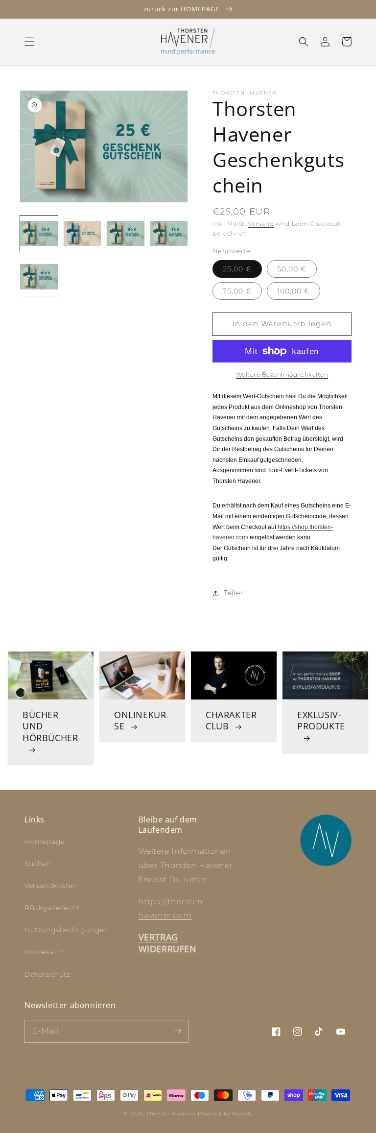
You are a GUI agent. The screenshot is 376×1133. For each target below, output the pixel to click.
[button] (29, 41)
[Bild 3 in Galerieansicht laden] (125, 234)
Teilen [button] (234, 592)
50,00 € (291, 269)
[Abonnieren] (177, 1031)
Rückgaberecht (52, 907)
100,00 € (293, 291)
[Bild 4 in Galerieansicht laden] (169, 234)
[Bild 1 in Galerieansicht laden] (39, 234)
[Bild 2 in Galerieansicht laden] (82, 234)
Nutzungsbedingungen (66, 929)
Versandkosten (50, 885)
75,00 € (237, 291)
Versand (261, 223)
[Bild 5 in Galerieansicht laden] (39, 277)
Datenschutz (47, 974)
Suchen (37, 863)
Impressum (45, 951)
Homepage (44, 841)
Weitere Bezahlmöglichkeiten (282, 374)
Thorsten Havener (171, 1113)
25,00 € (237, 269)
